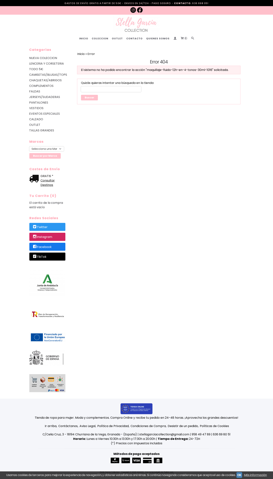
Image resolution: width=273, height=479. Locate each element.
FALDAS (34, 91)
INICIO (83, 38)
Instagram (44, 237)
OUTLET (117, 38)
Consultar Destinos (47, 182)
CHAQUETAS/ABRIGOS (45, 80)
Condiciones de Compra (148, 426)
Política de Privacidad (113, 426)
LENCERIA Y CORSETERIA (46, 63)
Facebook (44, 247)
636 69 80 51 (221, 434)
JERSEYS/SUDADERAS (44, 97)
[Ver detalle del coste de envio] (34, 179)
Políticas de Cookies (214, 426)
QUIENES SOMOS (158, 38)
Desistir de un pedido (183, 426)
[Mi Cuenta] (175, 38)
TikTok (41, 257)
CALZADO (36, 119)
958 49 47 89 (201, 434)
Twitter (42, 227)
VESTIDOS (36, 108)
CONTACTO (134, 38)
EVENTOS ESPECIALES (44, 114)
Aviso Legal (87, 426)
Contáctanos (68, 426)
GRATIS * (46, 176)
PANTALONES (38, 102)
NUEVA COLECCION (43, 58)
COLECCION (100, 38)
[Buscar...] (192, 38)
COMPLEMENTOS (41, 86)
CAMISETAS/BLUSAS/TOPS (47, 75)
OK (239, 475)
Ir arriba (50, 426)
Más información (255, 475)
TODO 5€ (36, 69)
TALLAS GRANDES (41, 130)
